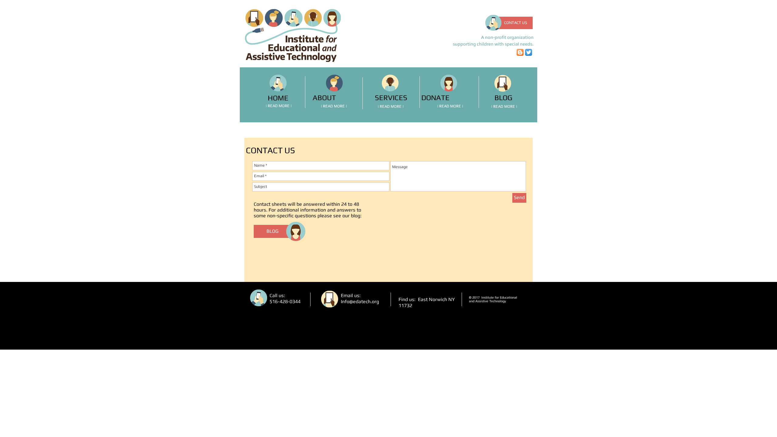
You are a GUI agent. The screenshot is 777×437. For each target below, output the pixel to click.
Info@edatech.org (360, 301)
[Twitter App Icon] (528, 52)
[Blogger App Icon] (520, 52)
